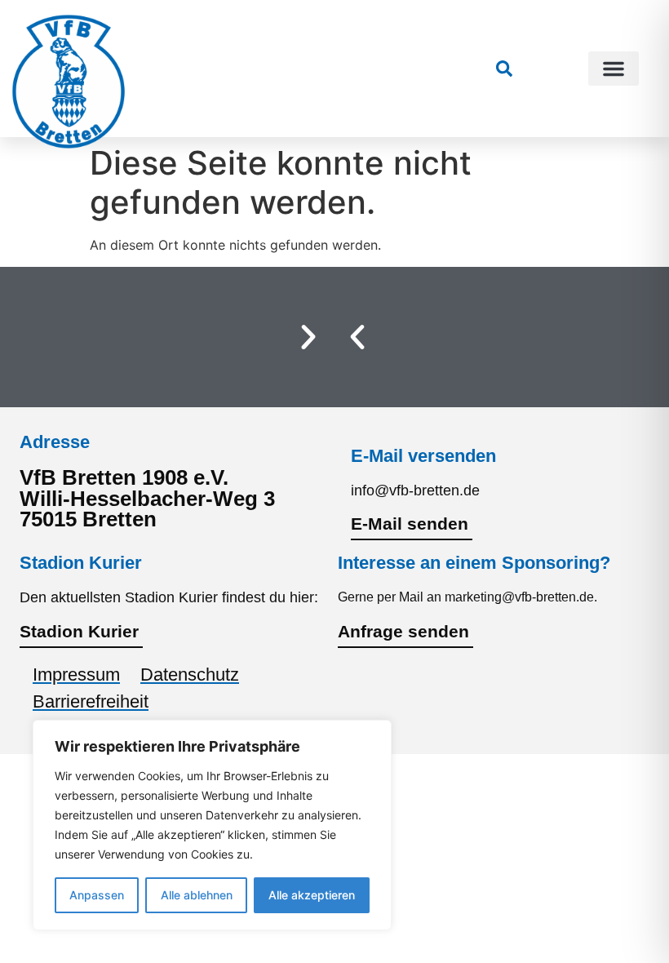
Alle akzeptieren (311, 895)
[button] (613, 68)
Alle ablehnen (197, 895)
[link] (504, 69)
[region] (212, 825)
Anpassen (96, 895)
